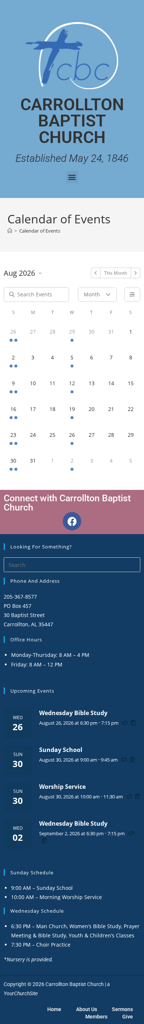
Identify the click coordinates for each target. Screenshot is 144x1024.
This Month (115, 273)
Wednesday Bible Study (73, 713)
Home (54, 1009)
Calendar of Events (39, 230)
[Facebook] (72, 521)
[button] (72, 177)
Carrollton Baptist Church (72, 121)
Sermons (122, 1009)
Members (96, 1017)
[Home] (9, 230)
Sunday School (60, 750)
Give (127, 1017)
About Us (86, 1009)
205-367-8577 (20, 596)
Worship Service (62, 787)
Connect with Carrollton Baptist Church (67, 503)
